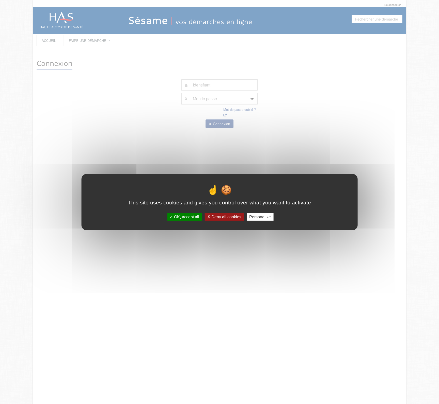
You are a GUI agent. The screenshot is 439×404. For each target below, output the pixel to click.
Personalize (260, 217)
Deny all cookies (225, 217)
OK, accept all (186, 217)
